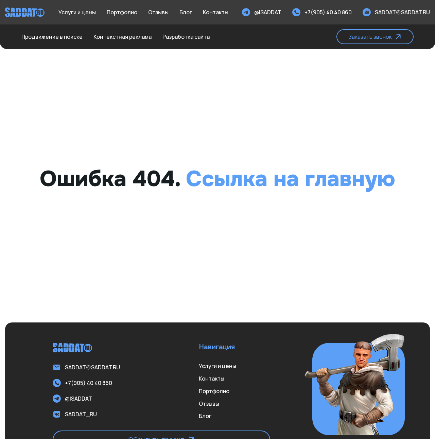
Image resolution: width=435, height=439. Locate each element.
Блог (185, 12)
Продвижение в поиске (52, 36)
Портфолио (122, 12)
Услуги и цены (77, 12)
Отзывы (158, 12)
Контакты (215, 12)
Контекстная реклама (122, 36)
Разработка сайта (186, 36)
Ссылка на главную (290, 179)
